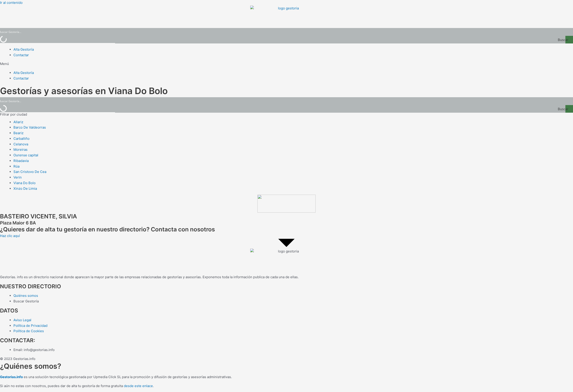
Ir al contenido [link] (11, 2)
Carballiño (21, 138)
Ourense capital (25, 155)
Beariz (18, 133)
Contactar (21, 55)
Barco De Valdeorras (29, 127)
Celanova (20, 144)
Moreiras (20, 149)
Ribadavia (21, 161)
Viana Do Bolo (24, 183)
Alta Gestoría (23, 49)
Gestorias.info (11, 377)
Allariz (18, 122)
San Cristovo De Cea (29, 172)
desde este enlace (138, 386)
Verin (17, 177)
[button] (286, 64)
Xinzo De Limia (25, 188)
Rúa (16, 166)
